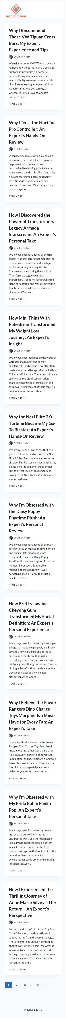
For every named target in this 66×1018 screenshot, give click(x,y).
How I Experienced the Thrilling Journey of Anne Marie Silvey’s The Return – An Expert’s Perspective (32, 902)
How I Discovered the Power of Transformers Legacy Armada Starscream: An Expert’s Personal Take (32, 227)
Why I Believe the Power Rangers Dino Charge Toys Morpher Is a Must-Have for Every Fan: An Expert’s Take (32, 715)
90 (37, 984)
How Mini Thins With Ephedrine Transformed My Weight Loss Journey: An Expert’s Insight (32, 330)
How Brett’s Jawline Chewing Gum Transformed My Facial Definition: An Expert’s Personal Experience (31, 616)
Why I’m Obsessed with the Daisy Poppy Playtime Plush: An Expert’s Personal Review (31, 517)
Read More (17, 104)
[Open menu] (58, 10)
